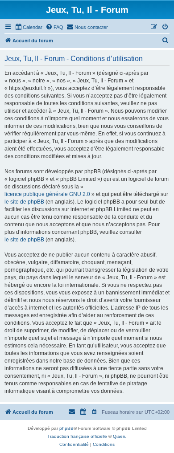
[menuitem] (28, 27)
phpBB (66, 428)
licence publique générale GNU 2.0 (47, 194)
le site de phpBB (24, 202)
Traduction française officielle (77, 436)
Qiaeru (120, 436)
